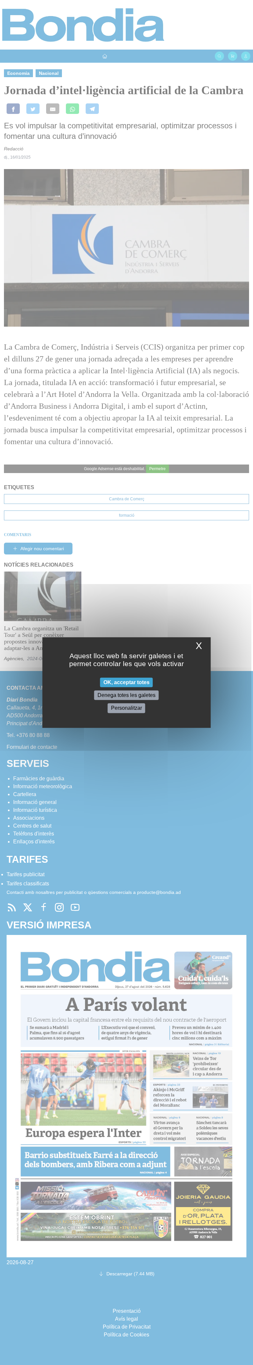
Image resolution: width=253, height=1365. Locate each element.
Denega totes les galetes (126, 695)
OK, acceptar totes (126, 682)
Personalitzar (126, 708)
